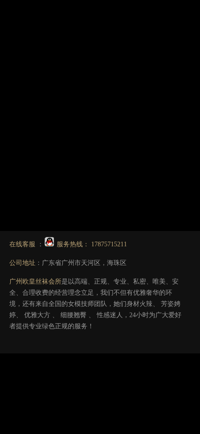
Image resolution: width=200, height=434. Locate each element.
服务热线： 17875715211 (91, 244)
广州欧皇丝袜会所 (35, 281)
